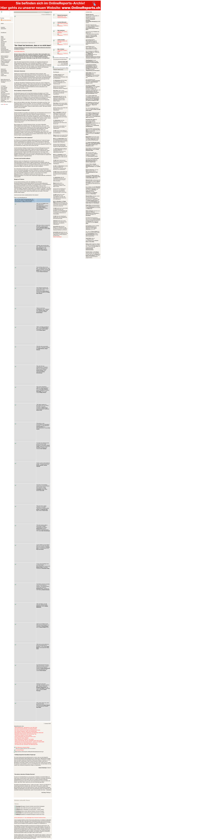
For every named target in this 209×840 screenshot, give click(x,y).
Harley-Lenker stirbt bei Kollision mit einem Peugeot (30, 811)
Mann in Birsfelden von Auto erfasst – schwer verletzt (30, 809)
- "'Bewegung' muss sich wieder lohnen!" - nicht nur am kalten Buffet (29, 741)
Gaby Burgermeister (5, 96)
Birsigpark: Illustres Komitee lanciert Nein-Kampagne (30, 806)
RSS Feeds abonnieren (7, 20)
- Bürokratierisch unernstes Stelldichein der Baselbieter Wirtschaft (28, 732)
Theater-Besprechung (6, 50)
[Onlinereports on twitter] (49, 12)
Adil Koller (3, 92)
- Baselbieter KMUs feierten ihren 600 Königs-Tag (25, 734)
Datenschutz (3, 75)
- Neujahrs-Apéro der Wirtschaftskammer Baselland (25, 743)
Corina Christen (4, 91)
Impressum (3, 69)
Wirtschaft (3, 39)
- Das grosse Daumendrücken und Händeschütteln (25, 728)
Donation (3, 63)
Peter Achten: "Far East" (6, 101)
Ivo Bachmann (4, 95)
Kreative (3, 45)
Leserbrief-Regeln (5, 62)
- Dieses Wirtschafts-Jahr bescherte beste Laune (25, 736)
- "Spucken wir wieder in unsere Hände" (23, 735)
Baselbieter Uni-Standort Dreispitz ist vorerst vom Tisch (30, 814)
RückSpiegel (4, 70)
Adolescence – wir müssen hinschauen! (62, 17)
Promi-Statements (5, 73)
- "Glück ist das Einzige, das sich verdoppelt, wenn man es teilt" (28, 740)
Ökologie (3, 43)
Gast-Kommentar (4, 49)
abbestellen (3, 28)
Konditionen (3, 32)
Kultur (2, 40)
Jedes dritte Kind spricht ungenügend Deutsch (28, 808)
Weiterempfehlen (4, 56)
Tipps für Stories (4, 57)
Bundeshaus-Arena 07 (6, 80)
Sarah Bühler (4, 88)
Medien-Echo (4, 71)
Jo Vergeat (3, 86)
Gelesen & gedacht (5, 52)
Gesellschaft (3, 41)
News (2, 36)
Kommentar (3, 48)
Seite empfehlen (40, 12)
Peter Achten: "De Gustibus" (5, 100)
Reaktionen (66, 25)
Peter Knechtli (20, 51)
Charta (2, 74)
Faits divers (3, 47)
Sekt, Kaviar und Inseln (63, 23)
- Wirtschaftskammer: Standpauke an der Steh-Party (25, 727)
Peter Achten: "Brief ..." (6, 97)
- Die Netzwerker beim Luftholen (21, 738)
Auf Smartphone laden (6, 60)
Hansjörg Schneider (5, 93)
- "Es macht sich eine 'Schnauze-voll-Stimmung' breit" (26, 744)
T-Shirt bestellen (4, 65)
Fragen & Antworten (5, 61)
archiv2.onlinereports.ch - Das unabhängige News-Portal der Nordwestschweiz (30, 817)
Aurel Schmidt (4, 87)
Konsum (3, 44)
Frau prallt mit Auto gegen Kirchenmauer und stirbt (30, 812)
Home (2, 23)
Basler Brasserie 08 (5, 79)
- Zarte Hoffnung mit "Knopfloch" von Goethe (24, 739)
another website (4, 104)
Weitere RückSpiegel (57, 236)
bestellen (3, 27)
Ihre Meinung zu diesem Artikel (22, 747)
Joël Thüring (3, 90)
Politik (2, 37)
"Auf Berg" (3, 82)
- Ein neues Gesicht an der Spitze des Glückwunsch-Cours (27, 730)
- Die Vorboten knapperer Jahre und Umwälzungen (25, 731)
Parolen (2, 58)
